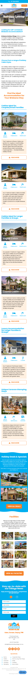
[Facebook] (9, 649)
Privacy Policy (9, 670)
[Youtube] (18, 649)
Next (14, 616)
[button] (1, 5)
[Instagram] (12, 649)
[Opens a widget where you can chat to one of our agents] (23, 672)
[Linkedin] (15, 649)
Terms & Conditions (17, 670)
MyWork (17, 673)
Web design (11, 673)
